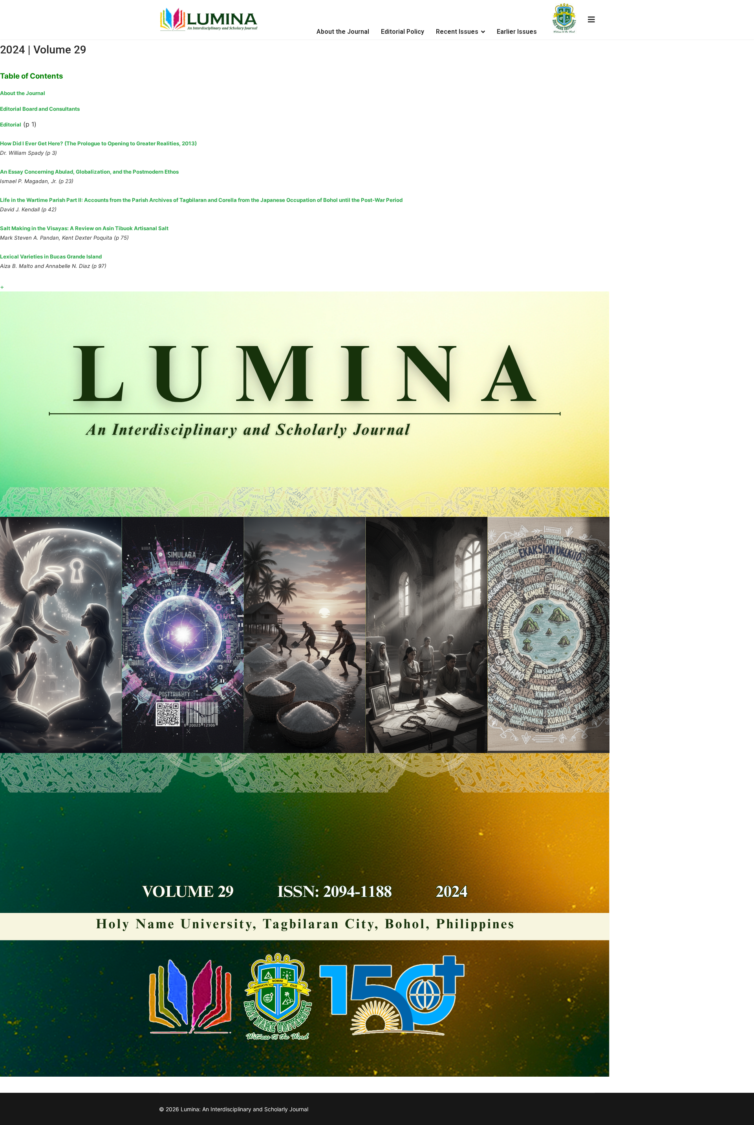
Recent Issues (457, 31)
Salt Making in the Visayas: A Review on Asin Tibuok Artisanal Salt (84, 228)
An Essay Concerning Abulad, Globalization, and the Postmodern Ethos (89, 172)
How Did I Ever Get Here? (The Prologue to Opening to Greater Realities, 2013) (98, 143)
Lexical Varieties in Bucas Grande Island (51, 256)
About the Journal (343, 31)
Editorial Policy (402, 31)
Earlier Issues (517, 31)
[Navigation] (591, 19)
